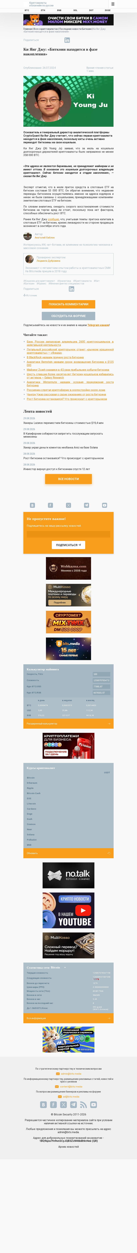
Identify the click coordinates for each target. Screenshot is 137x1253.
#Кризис (41, 283)
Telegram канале (98, 325)
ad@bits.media (71, 1096)
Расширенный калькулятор (42, 723)
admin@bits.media (71, 1073)
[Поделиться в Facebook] (44, 40)
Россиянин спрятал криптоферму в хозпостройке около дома (66, 390)
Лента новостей (37, 411)
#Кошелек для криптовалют (39, 281)
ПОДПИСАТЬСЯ (67, 545)
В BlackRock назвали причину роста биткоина (55, 357)
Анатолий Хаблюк (45, 237)
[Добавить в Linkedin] (67, 40)
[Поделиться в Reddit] (82, 40)
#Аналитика (64, 281)
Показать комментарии (68, 304)
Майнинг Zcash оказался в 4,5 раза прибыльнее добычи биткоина (68, 369)
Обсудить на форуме (68, 316)
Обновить (32, 853)
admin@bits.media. (68, 1132)
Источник (31, 295)
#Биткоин (28, 283)
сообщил (53, 219)
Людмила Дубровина (48, 260)
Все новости (68, 479)
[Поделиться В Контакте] (75, 40)
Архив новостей (68, 1146)
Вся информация (36, 1018)
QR (95, 1140)
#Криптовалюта (82, 281)
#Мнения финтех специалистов (66, 283)
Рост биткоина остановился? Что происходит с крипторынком (67, 399)
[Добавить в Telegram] (59, 40)
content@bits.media (71, 1086)
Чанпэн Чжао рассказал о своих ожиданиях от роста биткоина (66, 394)
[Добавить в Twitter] (51, 40)
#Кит (97, 281)
